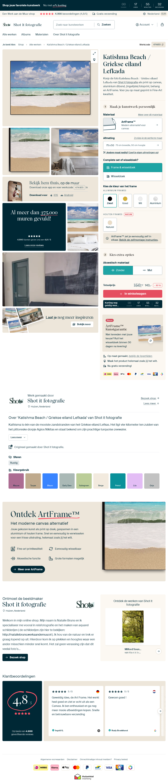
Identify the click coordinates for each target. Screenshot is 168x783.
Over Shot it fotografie (66, 34)
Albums (26, 34)
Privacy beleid (121, 759)
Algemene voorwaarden (52, 759)
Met (149, 270)
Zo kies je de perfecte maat (148, 138)
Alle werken (9, 34)
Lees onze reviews (34, 245)
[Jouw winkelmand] (162, 24)
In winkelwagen (135, 294)
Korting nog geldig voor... (133, 304)
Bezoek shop (149, 398)
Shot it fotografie (27, 25)
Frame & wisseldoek (123, 167)
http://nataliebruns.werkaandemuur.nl (27, 635)
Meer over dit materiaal (150, 114)
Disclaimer (72, 759)
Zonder (120, 270)
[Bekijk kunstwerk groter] (94, 53)
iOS (56, 195)
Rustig (14, 462)
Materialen (41, 34)
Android (68, 195)
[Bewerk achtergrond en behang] (94, 60)
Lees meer (150, 403)
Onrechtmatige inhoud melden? (96, 759)
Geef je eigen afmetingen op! (132, 152)
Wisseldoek (118, 176)
